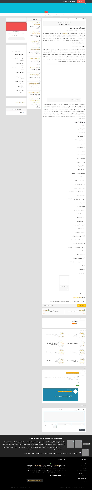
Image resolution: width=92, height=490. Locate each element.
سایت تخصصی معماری (77, 297)
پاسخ (78, 385)
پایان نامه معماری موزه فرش (76, 301)
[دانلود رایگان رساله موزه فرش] (64, 280)
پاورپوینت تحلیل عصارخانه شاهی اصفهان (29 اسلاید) (51, 344)
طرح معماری (84, 475)
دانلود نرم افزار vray (20, 86)
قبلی (76, 310)
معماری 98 (66, 486)
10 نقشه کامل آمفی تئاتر (36, 69)
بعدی (53, 310)
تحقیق (71, 30)
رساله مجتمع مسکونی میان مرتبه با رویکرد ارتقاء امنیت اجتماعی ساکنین (34, 105)
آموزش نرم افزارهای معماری (81, 470)
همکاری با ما (65, 1)
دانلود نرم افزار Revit (20, 72)
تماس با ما (69, 1)
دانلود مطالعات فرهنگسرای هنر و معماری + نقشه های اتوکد (34, 87)
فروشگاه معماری (48, 14)
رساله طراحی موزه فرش (54, 301)
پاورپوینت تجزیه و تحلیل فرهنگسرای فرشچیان (51, 352)
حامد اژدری (81, 30)
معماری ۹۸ (65, 33)
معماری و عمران (56, 465)
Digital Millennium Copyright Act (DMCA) (34, 480)
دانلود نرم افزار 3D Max (19, 58)
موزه (66, 30)
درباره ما (73, 1)
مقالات (69, 14)
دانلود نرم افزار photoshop (19, 54)
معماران (44, 106)
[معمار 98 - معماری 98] (46, 463)
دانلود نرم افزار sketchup (19, 81)
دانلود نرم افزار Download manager (17, 67)
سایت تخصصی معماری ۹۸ (39, 465)
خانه (83, 14)
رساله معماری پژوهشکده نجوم (73, 343)
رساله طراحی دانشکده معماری (73, 311)
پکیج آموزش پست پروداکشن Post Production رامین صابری (34, 53)
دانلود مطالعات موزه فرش (65, 301)
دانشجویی (56, 14)
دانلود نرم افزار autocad (19, 63)
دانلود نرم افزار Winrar (19, 90)
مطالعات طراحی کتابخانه (54, 311)
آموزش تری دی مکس (82, 473)
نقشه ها (63, 14)
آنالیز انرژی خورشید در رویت (35, 94)
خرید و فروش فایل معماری (20, 102)
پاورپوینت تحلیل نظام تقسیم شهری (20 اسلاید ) (72, 352)
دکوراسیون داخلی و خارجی (82, 478)
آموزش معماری (76, 14)
